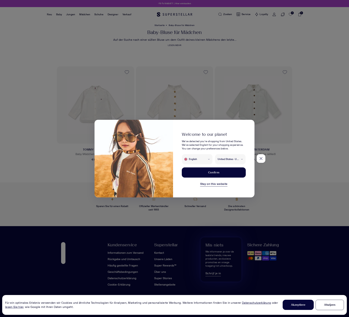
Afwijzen (329, 304)
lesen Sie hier (14, 307)
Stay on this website (213, 184)
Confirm (213, 172)
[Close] (261, 158)
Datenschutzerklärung (256, 302)
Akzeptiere (298, 304)
